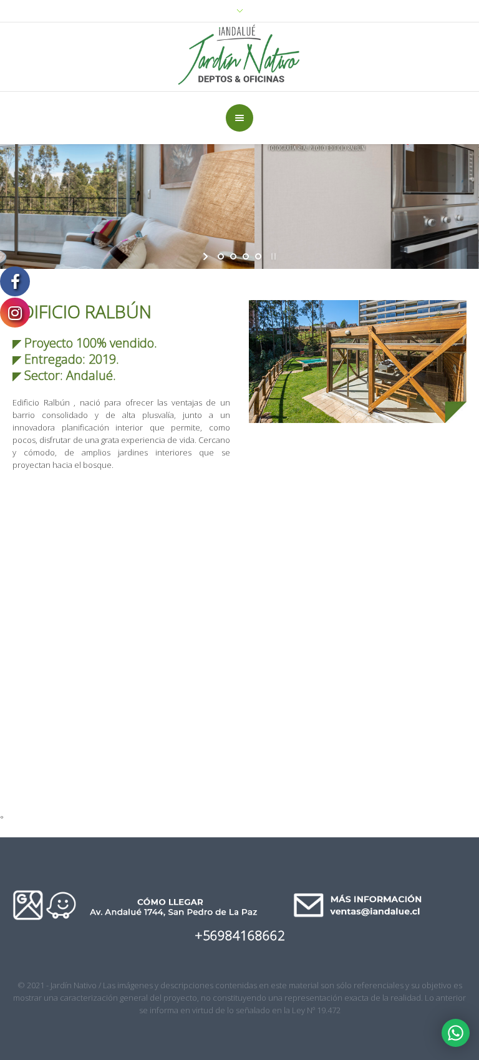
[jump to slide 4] (258, 256)
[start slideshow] (207, 256)
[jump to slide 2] (233, 256)
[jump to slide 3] (246, 256)
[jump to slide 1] (221, 256)
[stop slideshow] (272, 256)
